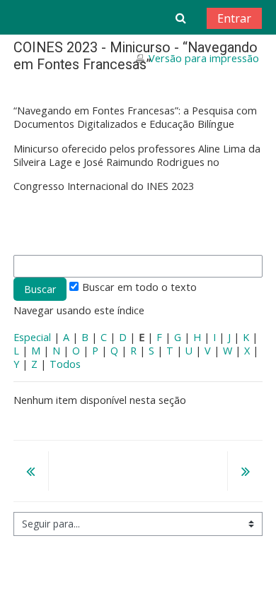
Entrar (234, 18)
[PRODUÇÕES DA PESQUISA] (245, 472)
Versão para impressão (204, 58)
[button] (181, 17)
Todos (65, 364)
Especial (32, 337)
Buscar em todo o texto (139, 287)
